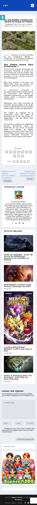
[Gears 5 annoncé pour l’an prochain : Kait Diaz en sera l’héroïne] (18, 364)
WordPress (18, 499)
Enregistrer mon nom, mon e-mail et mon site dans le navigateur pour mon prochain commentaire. (18, 430)
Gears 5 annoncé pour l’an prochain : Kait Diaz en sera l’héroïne (18, 377)
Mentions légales (10, 503)
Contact (19, 503)
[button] (2, 17)
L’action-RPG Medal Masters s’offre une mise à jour (18, 349)
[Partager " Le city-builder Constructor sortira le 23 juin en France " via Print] (22, 156)
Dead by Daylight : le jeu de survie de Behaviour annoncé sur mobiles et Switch (18, 257)
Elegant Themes (17, 497)
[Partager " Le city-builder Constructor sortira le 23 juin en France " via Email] (19, 156)
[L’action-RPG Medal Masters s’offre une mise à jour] (18, 317)
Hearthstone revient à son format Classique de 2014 (17, 285)
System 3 (7, 55)
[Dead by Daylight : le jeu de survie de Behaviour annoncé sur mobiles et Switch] (18, 243)
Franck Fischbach (19, 24)
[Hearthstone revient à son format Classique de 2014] (18, 273)
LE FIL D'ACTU (15, 26)
